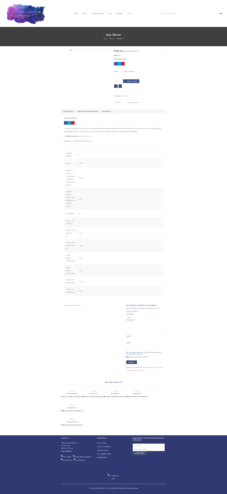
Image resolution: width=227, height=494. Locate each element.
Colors (116, 71)
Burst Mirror (115, 393)
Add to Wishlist (116, 86)
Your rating (130, 314)
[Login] (213, 13)
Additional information (87, 111)
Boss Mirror (137, 393)
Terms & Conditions (103, 446)
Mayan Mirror (93, 393)
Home (105, 38)
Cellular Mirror (72, 408)
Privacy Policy (101, 443)
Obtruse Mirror (72, 393)
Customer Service (103, 450)
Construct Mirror (72, 422)
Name (128, 336)
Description (68, 111)
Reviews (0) (106, 111)
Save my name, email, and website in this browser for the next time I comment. (143, 353)
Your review (130, 320)
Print (118, 102)
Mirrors (111, 38)
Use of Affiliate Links (104, 454)
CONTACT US (101, 457)
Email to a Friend (133, 102)
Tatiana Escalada (132, 488)
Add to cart (132, 81)
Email (128, 343)
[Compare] (120, 86)
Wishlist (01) (216, 13)
